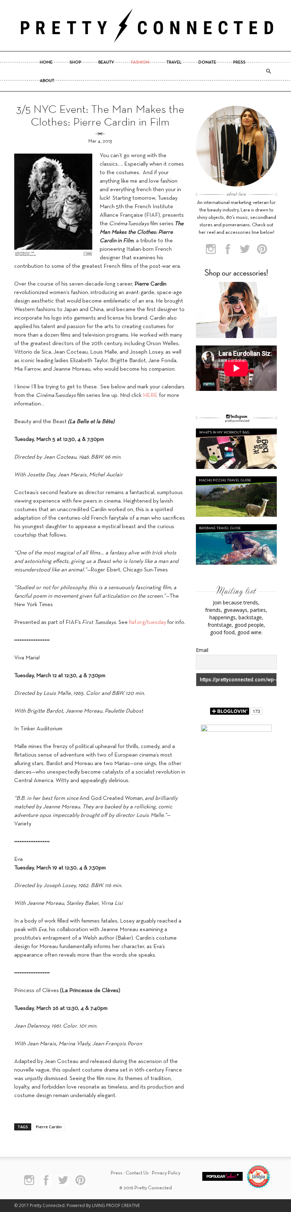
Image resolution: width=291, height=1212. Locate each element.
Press (239, 62)
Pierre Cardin (49, 1126)
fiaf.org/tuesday (147, 622)
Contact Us (137, 1173)
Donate (207, 62)
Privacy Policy (166, 1173)
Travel (173, 62)
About (47, 81)
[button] (268, 71)
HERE (150, 395)
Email (202, 650)
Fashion (140, 62)
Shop (75, 62)
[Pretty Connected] (145, 25)
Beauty (106, 62)
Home (46, 62)
